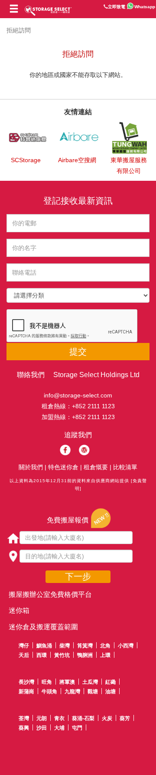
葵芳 (125, 718)
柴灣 (64, 646)
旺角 (47, 682)
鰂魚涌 (44, 646)
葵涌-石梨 (83, 718)
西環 (41, 655)
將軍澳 (67, 682)
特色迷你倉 (63, 467)
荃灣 (24, 718)
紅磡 (110, 682)
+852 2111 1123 (93, 406)
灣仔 (24, 646)
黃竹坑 (62, 655)
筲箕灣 (85, 646)
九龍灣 (72, 692)
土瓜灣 (90, 682)
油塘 (110, 692)
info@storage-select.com (78, 395)
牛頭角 (49, 692)
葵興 (24, 728)
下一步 (78, 576)
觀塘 (93, 692)
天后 (24, 655)
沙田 (41, 728)
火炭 (107, 718)
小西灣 (125, 646)
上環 (105, 655)
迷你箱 (19, 610)
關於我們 (31, 467)
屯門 (77, 728)
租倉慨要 (96, 467)
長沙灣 (26, 682)
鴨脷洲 (85, 655)
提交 (78, 351)
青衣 (59, 718)
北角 (105, 646)
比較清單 (125, 467)
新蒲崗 (26, 692)
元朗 (41, 718)
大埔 (59, 728)
